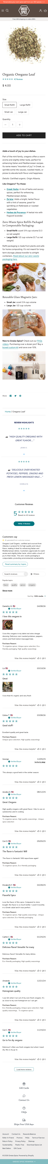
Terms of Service (38, 1138)
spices (22, 585)
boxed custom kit (10, 347)
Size (4, 99)
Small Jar (8, 112)
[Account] (40, 10)
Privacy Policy (20, 1141)
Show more (7, 590)
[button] (24, 1161)
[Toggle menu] (2, 10)
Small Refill (9, 105)
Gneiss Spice (13, 1155)
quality (14, 585)
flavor (6, 585)
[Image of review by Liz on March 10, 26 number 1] (7, 687)
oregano (32, 585)
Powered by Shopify (26, 1155)
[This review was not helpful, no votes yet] (43, 658)
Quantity (6, 119)
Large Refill (25, 105)
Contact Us (16, 1134)
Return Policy (7, 1141)
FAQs (27, 1138)
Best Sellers (6, 1148)
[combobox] (37, 596)
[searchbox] (13, 574)
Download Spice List (34, 1145)
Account (5, 1134)
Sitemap (31, 1141)
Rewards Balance (29, 1134)
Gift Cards (17, 1148)
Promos (19, 1138)
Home (8, 411)
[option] (24, 44)
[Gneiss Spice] (24, 10)
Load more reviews (24, 1069)
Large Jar (22, 112)
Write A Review (24, 524)
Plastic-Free (19, 1145)
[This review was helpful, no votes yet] (38, 658)
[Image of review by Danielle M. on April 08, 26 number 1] (7, 625)
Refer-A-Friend (8, 1138)
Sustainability (7, 1145)
